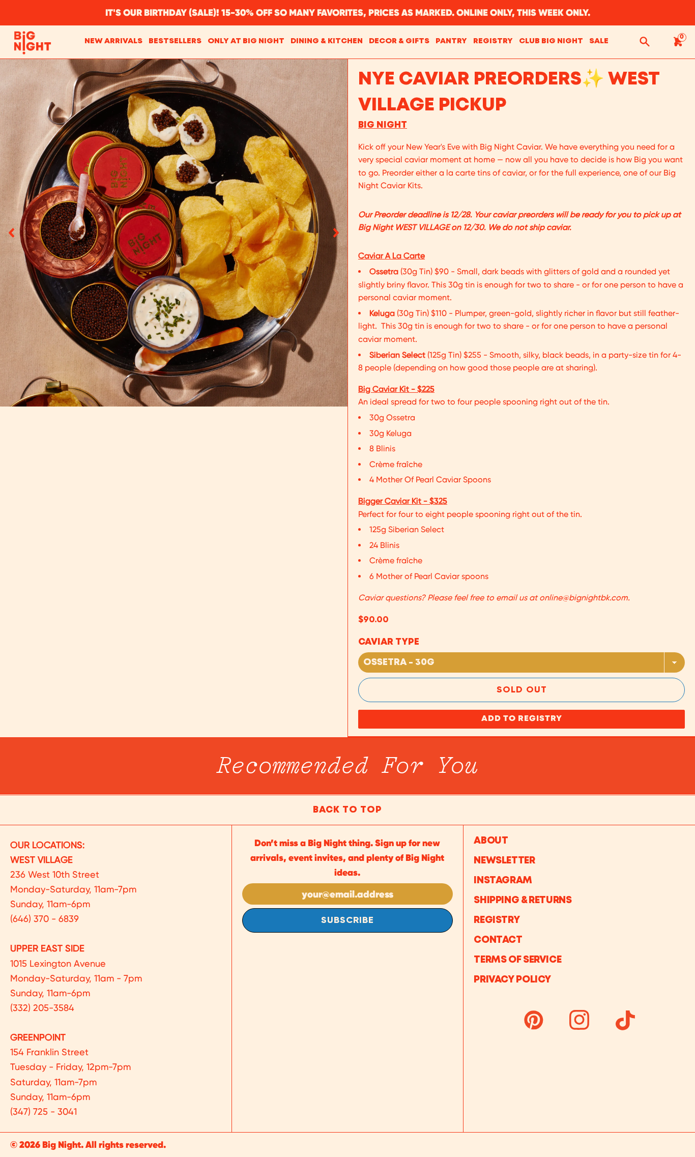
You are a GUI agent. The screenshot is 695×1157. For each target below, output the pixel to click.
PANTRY (451, 41)
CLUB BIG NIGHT (551, 41)
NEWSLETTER (504, 860)
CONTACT (498, 940)
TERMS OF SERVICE (517, 960)
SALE (599, 41)
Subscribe (347, 920)
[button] (11, 233)
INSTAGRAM (503, 880)
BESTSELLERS (175, 41)
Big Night (382, 125)
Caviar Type (388, 642)
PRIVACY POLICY (512, 979)
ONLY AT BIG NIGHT (246, 41)
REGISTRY (493, 41)
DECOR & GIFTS (399, 41)
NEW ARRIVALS (113, 41)
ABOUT (491, 840)
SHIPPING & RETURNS (522, 900)
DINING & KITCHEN (327, 41)
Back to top (347, 810)
